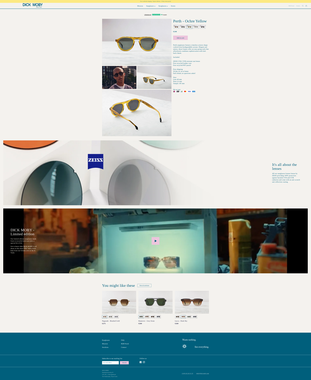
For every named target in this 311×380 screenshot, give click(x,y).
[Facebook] (141, 362)
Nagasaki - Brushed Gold (111, 321)
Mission (105, 344)
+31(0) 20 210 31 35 (187, 373)
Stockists (105, 347)
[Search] (302, 5)
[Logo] (32, 5)
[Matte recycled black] (203, 27)
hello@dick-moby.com (202, 373)
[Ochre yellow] (190, 27)
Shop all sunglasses (144, 285)
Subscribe (124, 362)
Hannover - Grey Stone (146, 321)
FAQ (122, 340)
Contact (124, 347)
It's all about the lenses (284, 167)
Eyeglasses (106, 340)
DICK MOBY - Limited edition (22, 232)
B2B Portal (125, 344)
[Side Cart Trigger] (306, 5)
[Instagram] (144, 362)
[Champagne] (196, 27)
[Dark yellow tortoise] (183, 27)
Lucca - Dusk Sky (181, 321)
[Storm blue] (176, 27)
